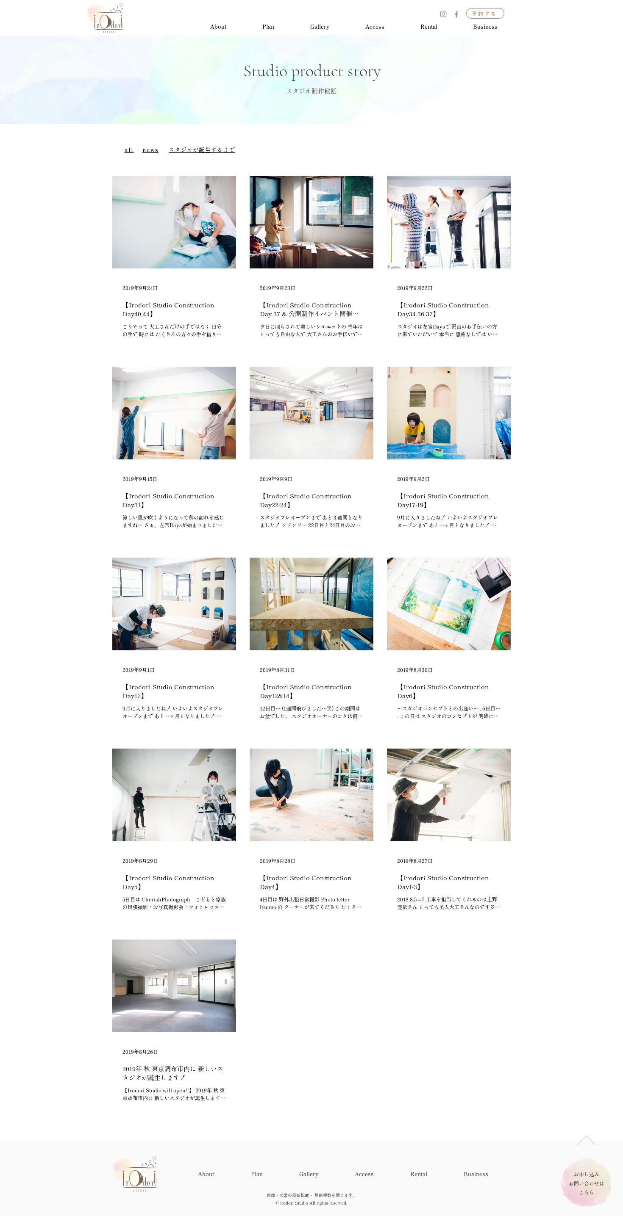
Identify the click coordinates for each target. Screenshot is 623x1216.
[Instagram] (443, 14)
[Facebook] (456, 14)
